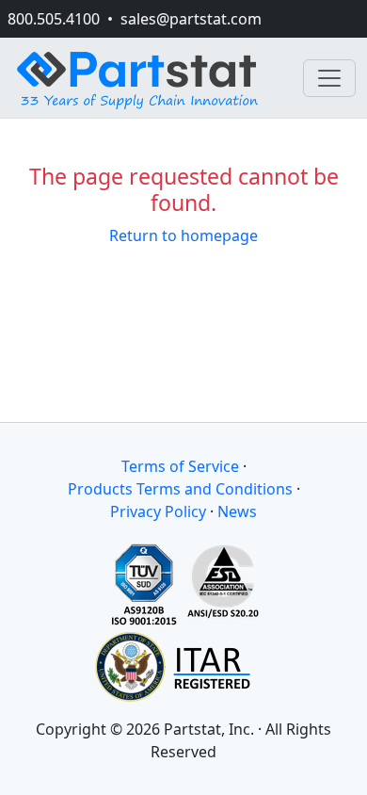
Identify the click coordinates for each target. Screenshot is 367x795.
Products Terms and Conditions (180, 489)
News (237, 511)
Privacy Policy (158, 511)
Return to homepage (183, 235)
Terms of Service (180, 466)
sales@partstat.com (191, 18)
